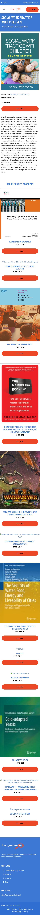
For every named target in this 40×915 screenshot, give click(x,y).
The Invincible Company (20, 677)
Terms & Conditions (26, 909)
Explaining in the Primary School (20, 344)
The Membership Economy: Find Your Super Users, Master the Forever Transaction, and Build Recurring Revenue (20, 429)
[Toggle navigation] (3, 9)
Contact (14, 909)
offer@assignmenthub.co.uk (30, 3)
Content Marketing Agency (14, 870)
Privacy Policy (16, 912)
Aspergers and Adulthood (20, 814)
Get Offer (32, 10)
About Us (8, 874)
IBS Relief (20, 653)
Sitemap (25, 912)
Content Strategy (23, 94)
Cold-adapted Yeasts (20, 760)
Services (8, 878)
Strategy (13, 94)
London (5, 3)
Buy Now (20, 109)
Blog (6, 882)
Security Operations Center (20, 242)
